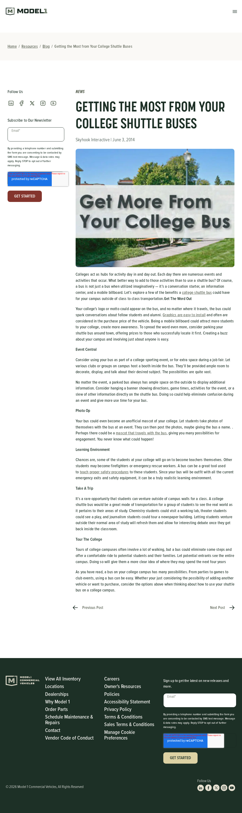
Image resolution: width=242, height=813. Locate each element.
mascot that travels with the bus (141, 433)
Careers (112, 678)
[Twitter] (32, 103)
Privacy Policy (117, 709)
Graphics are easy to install (184, 315)
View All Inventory (63, 678)
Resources (30, 46)
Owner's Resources (122, 686)
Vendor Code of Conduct (69, 737)
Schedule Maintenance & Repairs (69, 719)
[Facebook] (21, 103)
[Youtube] (53, 103)
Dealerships (57, 693)
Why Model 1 (57, 701)
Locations (54, 686)
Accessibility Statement (127, 701)
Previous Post (92, 607)
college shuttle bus (197, 292)
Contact (52, 730)
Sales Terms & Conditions (129, 724)
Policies (112, 693)
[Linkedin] (11, 103)
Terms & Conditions (123, 716)
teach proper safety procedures (104, 472)
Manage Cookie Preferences (119, 734)
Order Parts (56, 709)
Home (12, 46)
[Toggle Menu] (235, 11)
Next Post (218, 607)
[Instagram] (43, 103)
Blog (46, 46)
